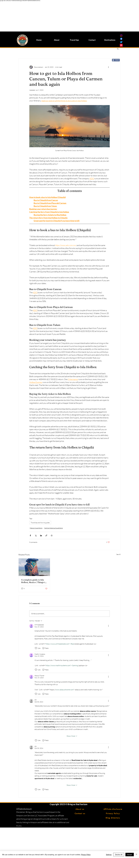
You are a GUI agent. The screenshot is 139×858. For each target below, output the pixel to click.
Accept (129, 854)
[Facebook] (121, 38)
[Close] (136, 854)
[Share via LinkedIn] (41, 535)
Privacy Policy (86, 854)
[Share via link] (46, 535)
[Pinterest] (121, 45)
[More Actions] (108, 626)
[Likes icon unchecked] (36, 648)
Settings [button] (109, 854)
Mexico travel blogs (36, 528)
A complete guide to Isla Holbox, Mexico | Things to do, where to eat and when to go (33, 581)
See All (118, 554)
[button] (118, 49)
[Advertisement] (65, 16)
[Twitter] (121, 42)
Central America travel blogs (53, 528)
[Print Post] (52, 535)
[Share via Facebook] (30, 535)
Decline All (118, 854)
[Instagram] (121, 35)
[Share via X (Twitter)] (36, 535)
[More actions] (108, 67)
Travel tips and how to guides (40, 522)
